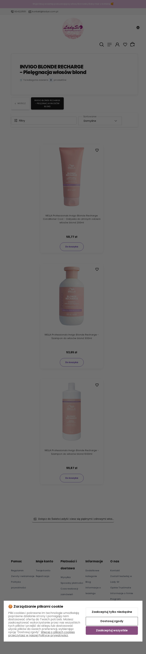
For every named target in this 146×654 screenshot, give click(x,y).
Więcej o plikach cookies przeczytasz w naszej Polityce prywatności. (41, 633)
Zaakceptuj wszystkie (112, 630)
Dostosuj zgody (111, 621)
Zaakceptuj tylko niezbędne (112, 612)
